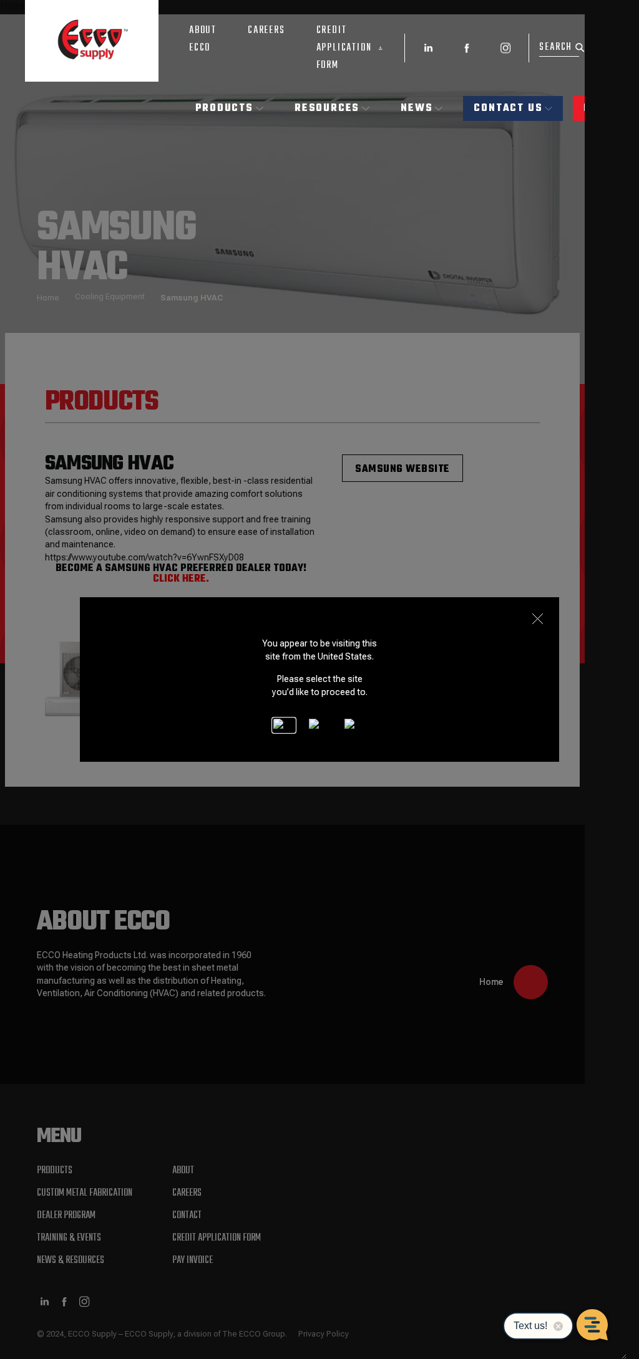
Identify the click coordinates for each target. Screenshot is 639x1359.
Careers (266, 30)
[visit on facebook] (466, 48)
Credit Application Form (344, 48)
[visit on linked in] (428, 48)
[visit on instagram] (505, 48)
